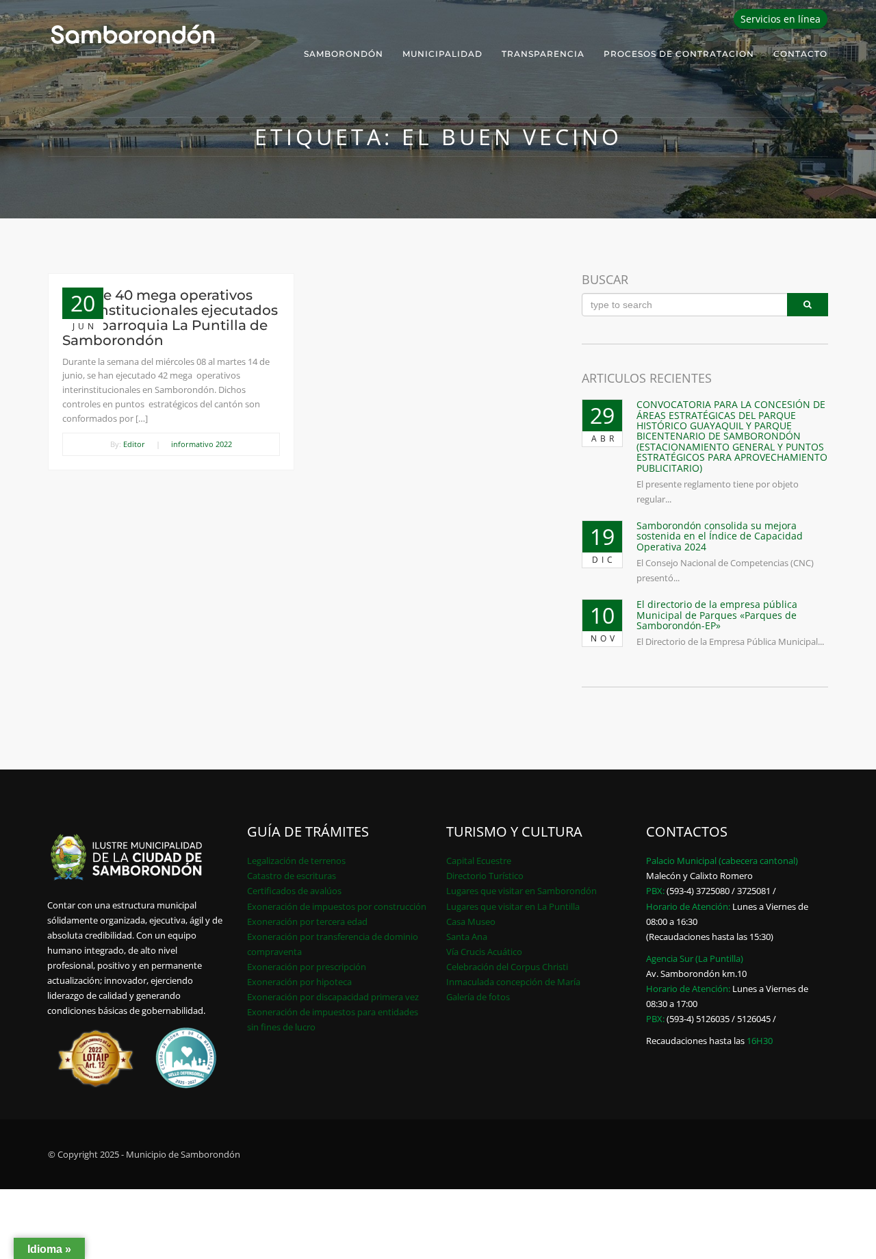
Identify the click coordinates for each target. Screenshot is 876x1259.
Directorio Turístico (485, 875)
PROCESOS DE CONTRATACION (679, 54)
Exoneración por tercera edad (307, 921)
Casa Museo (470, 921)
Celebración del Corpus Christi (507, 967)
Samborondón (343, 54)
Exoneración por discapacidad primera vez (333, 997)
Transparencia (543, 54)
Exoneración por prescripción (306, 967)
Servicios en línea (780, 18)
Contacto (800, 54)
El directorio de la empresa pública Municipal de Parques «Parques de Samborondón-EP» (716, 615)
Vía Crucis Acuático (484, 951)
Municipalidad (442, 54)
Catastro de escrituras (291, 875)
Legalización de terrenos (296, 860)
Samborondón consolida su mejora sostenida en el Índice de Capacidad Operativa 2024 (719, 536)
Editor (134, 444)
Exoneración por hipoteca (299, 982)
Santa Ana (466, 936)
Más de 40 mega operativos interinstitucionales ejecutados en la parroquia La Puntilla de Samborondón (170, 317)
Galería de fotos (478, 997)
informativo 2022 (201, 444)
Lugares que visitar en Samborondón (521, 891)
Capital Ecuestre (478, 860)
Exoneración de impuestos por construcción (336, 906)
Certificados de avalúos (294, 891)
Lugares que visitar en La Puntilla (513, 906)
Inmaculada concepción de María (513, 982)
